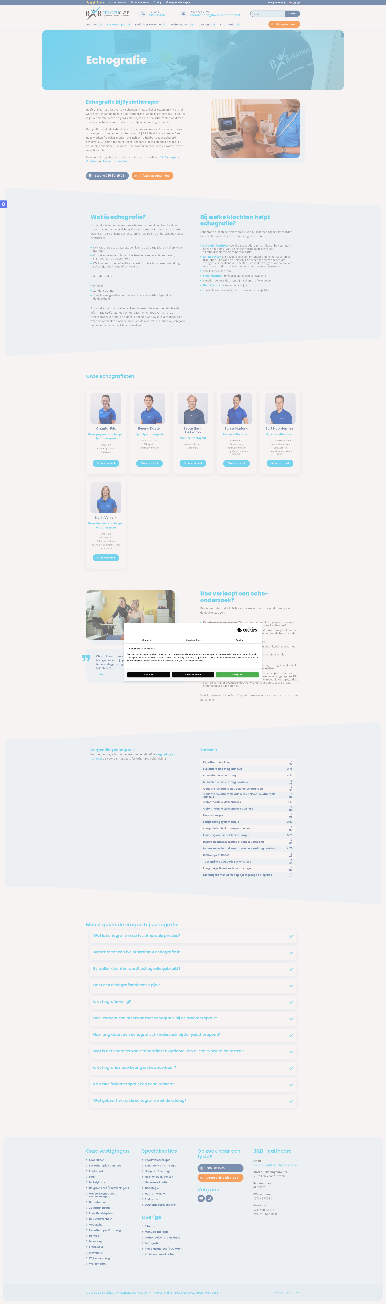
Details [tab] (239, 640)
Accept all (237, 674)
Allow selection (193, 674)
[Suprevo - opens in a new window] (247, 630)
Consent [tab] (146, 640)
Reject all (148, 674)
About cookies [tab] (193, 640)
